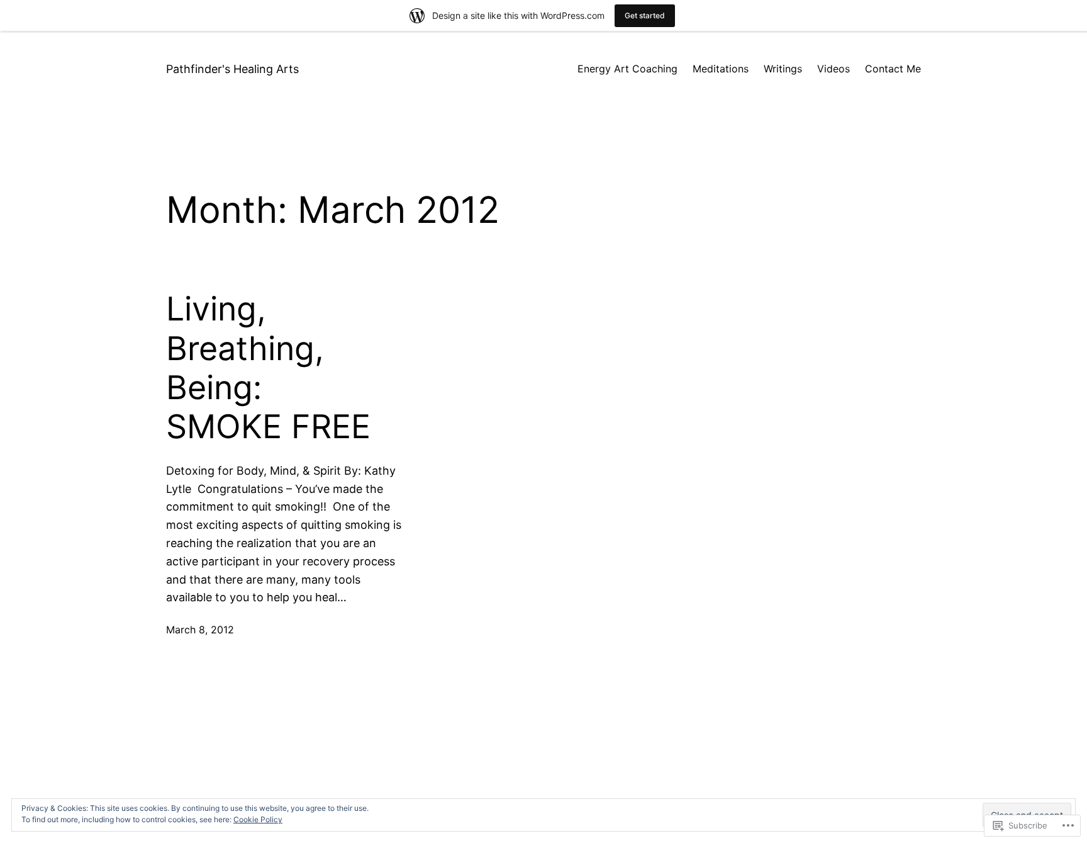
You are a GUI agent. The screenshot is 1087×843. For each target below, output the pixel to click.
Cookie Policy (257, 819)
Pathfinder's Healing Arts (232, 69)
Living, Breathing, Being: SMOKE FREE (268, 368)
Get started (645, 15)
